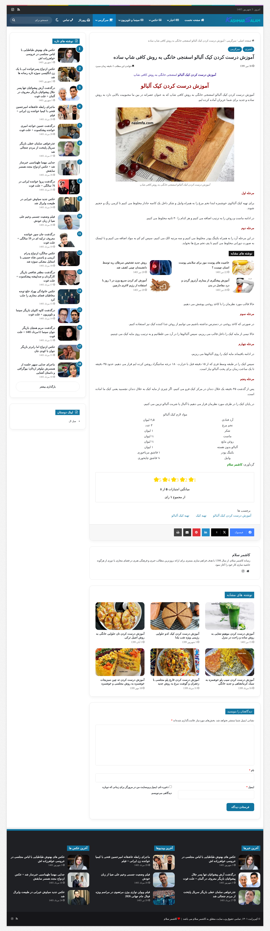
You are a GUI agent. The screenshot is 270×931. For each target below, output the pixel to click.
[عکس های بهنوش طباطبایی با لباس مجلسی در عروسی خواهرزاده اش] (69, 55)
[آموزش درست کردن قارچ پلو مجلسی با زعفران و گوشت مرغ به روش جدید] (174, 662)
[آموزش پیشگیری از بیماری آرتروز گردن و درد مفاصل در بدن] (243, 285)
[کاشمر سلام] (243, 20)
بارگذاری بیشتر (48, 386)
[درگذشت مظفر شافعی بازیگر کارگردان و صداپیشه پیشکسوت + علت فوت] (69, 277)
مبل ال (72, 421)
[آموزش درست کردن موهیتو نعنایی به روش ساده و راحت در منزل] (229, 616)
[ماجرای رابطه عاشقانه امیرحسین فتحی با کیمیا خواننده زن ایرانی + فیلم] (69, 112)
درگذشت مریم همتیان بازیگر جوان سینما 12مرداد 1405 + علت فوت (36, 332)
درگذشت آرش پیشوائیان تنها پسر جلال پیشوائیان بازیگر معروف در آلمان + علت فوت (36, 92)
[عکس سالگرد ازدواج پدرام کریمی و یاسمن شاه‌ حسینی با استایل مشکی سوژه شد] (69, 258)
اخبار (172, 20)
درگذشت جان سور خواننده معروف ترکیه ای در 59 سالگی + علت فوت (36, 238)
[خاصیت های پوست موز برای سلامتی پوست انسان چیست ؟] (243, 267)
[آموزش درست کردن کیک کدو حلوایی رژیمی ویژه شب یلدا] (174, 616)
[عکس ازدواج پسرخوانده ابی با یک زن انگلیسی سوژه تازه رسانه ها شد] (69, 74)
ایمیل (250, 787)
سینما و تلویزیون (131, 20)
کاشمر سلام (241, 555)
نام (251, 770)
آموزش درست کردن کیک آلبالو (232, 515)
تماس (66, 20)
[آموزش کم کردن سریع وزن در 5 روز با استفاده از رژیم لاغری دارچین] (161, 285)
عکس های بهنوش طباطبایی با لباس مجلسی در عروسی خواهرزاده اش (38, 54)
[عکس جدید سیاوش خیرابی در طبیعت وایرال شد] (69, 204)
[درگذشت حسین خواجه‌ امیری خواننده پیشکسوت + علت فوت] (69, 131)
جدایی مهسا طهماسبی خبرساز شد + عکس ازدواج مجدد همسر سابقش (37, 166)
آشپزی (248, 49)
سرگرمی (103, 20)
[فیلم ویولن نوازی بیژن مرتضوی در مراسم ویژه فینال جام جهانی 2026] (164, 897)
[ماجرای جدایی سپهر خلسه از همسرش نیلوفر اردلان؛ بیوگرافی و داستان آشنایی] (69, 369)
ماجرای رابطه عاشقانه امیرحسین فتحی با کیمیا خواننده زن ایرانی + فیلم (35, 111)
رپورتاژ (82, 20)
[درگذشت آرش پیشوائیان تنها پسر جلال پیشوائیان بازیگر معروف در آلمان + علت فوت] (69, 93)
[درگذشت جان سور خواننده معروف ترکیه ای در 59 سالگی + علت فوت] (69, 239)
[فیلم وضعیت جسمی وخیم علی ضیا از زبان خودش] (69, 222)
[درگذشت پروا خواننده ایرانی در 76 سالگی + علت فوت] (69, 186)
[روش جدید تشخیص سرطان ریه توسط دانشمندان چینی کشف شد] (161, 267)
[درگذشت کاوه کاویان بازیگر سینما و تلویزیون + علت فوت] (69, 315)
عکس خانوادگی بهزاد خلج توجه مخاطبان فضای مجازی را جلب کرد (37, 295)
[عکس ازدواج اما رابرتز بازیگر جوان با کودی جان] (69, 352)
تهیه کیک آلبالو (180, 515)
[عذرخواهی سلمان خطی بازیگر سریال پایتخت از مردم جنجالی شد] (69, 148)
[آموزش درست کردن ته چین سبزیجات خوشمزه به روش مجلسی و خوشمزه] (119, 662)
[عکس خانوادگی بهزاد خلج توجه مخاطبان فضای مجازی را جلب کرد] (69, 296)
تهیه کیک (201, 515)
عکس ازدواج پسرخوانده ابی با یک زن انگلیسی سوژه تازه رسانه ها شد (35, 73)
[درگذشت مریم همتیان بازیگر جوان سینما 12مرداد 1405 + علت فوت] (69, 333)
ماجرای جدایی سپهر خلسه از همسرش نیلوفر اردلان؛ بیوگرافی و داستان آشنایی (36, 368)
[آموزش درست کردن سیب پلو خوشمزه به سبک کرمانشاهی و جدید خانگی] (229, 662)
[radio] (157, 479)
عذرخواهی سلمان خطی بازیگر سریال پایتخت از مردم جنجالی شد (37, 147)
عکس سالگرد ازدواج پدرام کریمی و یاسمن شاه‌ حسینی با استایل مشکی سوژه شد (37, 257)
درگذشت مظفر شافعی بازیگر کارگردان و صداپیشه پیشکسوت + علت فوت (35, 276)
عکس (155, 20)
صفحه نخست (193, 20)
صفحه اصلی (245, 40)
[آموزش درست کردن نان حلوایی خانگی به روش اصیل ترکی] (119, 616)
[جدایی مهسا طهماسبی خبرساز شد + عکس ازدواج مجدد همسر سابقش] (69, 167)
